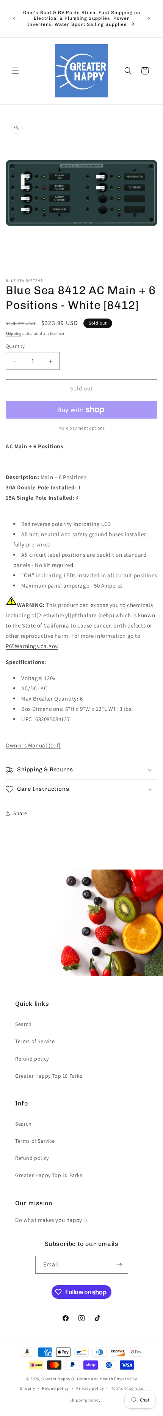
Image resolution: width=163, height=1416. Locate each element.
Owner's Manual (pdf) (33, 745)
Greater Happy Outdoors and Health (77, 1378)
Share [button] (20, 813)
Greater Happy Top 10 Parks (49, 1075)
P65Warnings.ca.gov (32, 646)
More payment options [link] (81, 428)
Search (23, 1024)
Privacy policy (90, 1388)
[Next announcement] (149, 18)
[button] (15, 70)
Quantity (15, 346)
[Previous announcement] (14, 18)
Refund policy (32, 1058)
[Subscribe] (119, 1265)
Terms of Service (35, 1041)
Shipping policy (85, 1400)
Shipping (14, 333)
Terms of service (127, 1388)
